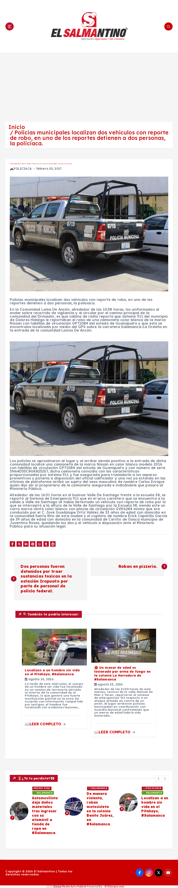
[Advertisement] (89, 85)
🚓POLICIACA (20, 169)
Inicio (16, 127)
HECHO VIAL (42, 788)
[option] (34, 811)
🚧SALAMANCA (43, 792)
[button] (158, 778)
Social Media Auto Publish (70, 886)
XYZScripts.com (114, 886)
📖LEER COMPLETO (43, 724)
